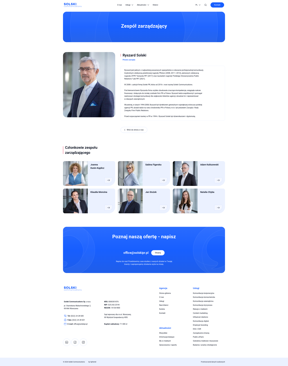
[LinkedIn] (66, 342)
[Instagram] (83, 342)
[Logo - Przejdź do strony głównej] (73, 5)
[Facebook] (75, 342)
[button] (129, 5)
